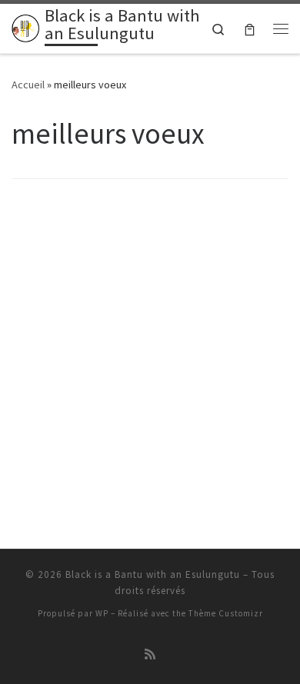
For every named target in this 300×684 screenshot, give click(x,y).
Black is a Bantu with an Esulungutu (152, 574)
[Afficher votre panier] (249, 28)
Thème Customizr (225, 613)
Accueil (28, 84)
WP (101, 613)
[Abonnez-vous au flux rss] (150, 654)
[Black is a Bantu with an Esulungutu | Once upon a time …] (25, 27)
